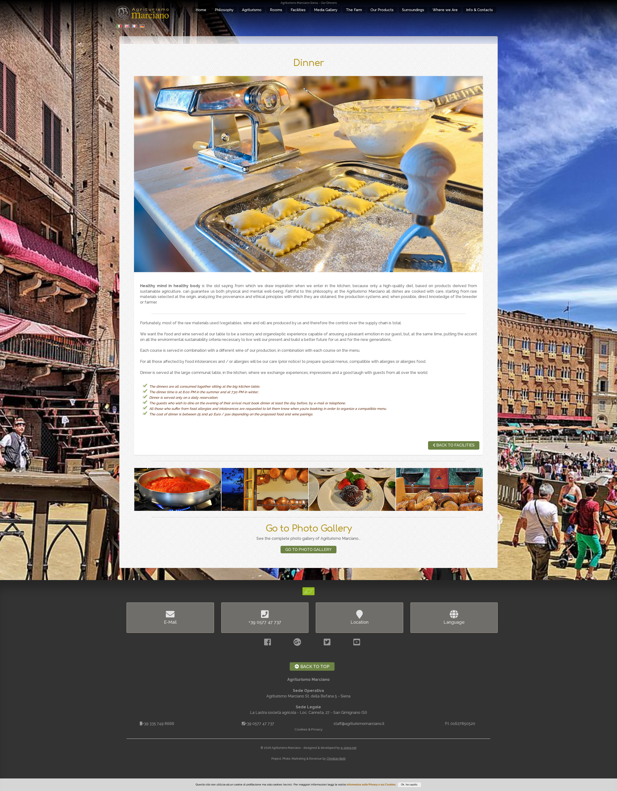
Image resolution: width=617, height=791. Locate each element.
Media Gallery (325, 10)
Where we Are (445, 10)
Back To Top (314, 666)
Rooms (276, 10)
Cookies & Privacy (308, 729)
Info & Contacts (479, 10)
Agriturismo (252, 10)
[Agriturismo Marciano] (308, 174)
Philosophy (224, 10)
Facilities (298, 10)
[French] (135, 26)
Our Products (382, 10)
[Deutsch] (143, 26)
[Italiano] (119, 26)
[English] (127, 26)
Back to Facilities (455, 445)
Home (201, 10)
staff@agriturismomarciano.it (359, 723)
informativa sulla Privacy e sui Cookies (371, 784)
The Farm (354, 10)
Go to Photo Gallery (308, 549)
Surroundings (413, 10)
